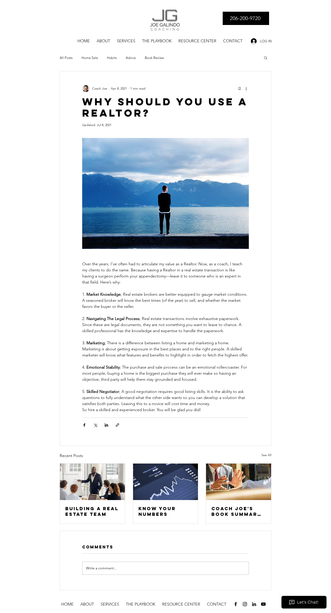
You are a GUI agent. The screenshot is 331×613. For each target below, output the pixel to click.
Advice (131, 58)
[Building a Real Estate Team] (92, 482)
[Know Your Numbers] (165, 482)
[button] (265, 57)
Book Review (154, 58)
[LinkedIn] (254, 604)
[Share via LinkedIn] (106, 425)
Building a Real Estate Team (92, 511)
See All (266, 455)
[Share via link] (117, 425)
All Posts (66, 58)
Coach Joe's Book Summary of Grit (236, 511)
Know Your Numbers (157, 511)
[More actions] (246, 88)
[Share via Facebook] (84, 425)
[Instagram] (245, 604)
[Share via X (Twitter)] (95, 425)
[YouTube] (263, 604)
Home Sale (90, 58)
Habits (112, 58)
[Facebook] (235, 604)
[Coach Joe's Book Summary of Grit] (238, 482)
